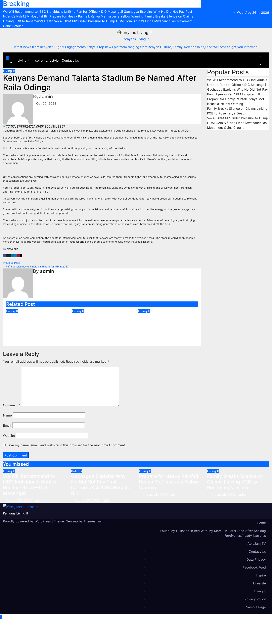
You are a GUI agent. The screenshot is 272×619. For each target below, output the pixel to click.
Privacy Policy (255, 599)
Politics (76, 471)
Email (7, 425)
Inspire (38, 60)
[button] (9, 63)
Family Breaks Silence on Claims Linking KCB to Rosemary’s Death (166, 322)
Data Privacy (256, 559)
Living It (23, 60)
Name (7, 415)
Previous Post (12, 262)
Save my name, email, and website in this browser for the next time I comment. (66, 445)
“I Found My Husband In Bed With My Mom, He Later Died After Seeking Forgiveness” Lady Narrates (211, 533)
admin (46, 96)
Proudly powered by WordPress (27, 521)
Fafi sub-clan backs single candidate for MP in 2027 (36, 266)
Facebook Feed (254, 567)
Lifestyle (52, 60)
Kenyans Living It (136, 39)
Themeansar (93, 521)
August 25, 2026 (19, 500)
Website (9, 436)
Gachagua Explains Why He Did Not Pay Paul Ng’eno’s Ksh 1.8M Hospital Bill (101, 484)
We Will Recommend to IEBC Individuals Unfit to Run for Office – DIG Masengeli (33, 324)
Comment (11, 405)
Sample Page (256, 607)
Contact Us (70, 60)
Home (261, 523)
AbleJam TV (257, 543)
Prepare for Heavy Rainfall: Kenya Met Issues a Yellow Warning (101, 322)
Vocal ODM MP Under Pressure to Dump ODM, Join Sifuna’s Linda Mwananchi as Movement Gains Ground (237, 123)
